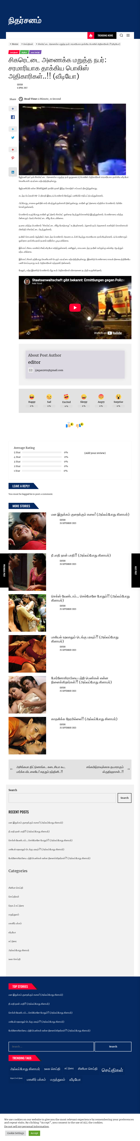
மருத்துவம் (14, 914)
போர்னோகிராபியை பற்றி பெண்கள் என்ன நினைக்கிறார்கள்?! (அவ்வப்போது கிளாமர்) (81, 680)
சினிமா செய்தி (16, 887)
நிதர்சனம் (25, 20)
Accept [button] (34, 1133)
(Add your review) (95, 453)
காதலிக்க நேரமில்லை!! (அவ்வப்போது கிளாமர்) (84, 719)
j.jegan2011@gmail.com (49, 370)
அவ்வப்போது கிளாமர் (19, 950)
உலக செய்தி (14, 959)
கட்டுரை (13, 941)
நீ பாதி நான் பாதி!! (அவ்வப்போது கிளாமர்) (81, 555)
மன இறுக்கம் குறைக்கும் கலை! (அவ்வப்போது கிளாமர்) (90, 514)
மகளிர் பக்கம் (15, 923)
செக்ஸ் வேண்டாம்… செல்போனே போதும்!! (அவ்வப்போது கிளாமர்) (90, 598)
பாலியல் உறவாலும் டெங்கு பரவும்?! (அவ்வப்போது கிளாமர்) (84, 639)
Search (13, 790)
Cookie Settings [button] (15, 1133)
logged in (27, 494)
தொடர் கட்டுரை (16, 905)
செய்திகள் (14, 896)
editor (20, 84)
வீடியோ (12, 932)
